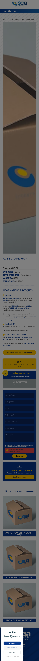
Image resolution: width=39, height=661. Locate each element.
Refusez (12, 652)
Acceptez (12, 643)
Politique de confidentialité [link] (12, 656)
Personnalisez (12, 648)
